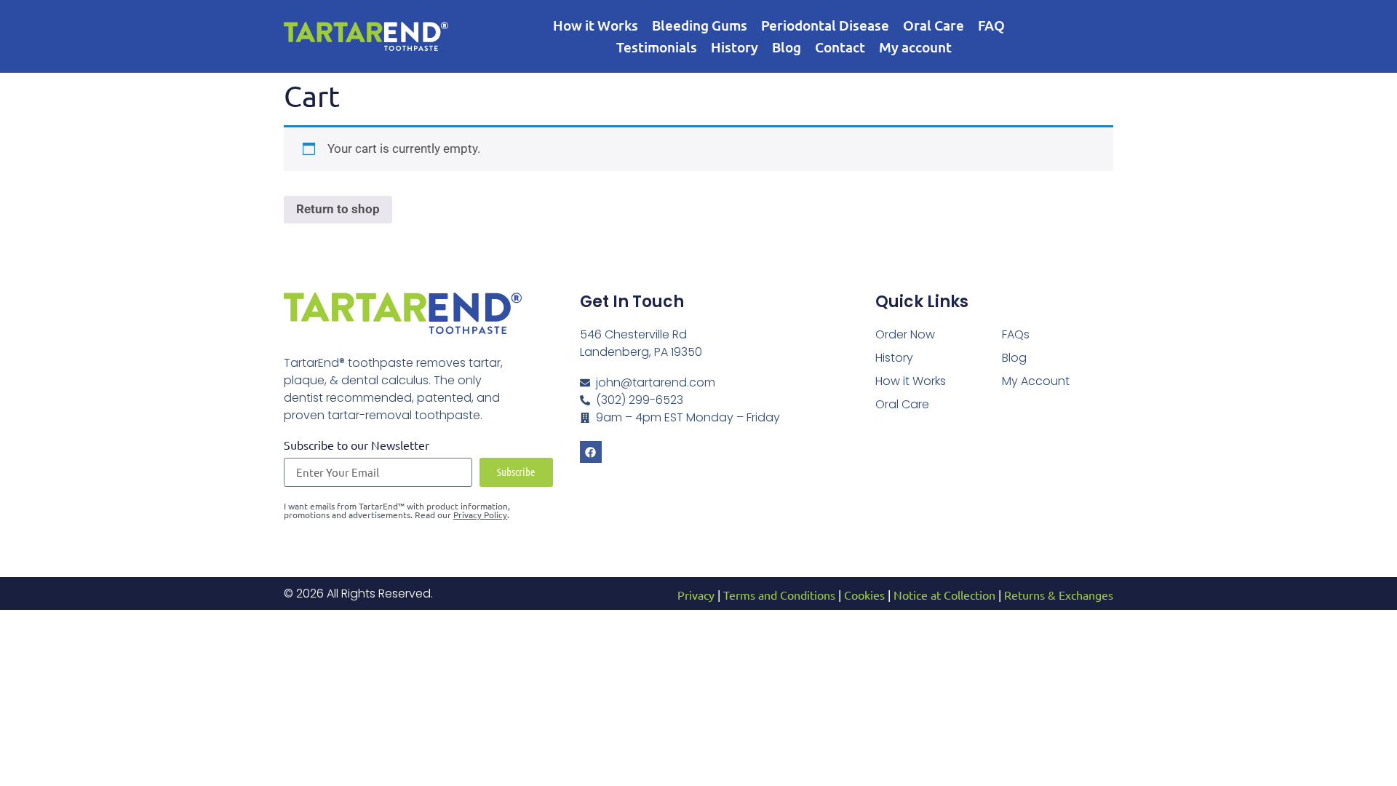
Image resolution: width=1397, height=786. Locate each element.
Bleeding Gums (699, 25)
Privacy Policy (480, 514)
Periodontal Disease (825, 25)
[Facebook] (591, 452)
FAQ (991, 25)
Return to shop (338, 209)
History (734, 47)
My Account (1036, 381)
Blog (786, 47)
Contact (840, 47)
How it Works (595, 25)
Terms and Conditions (779, 594)
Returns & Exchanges (1058, 594)
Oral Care (933, 25)
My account (915, 47)
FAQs (1016, 334)
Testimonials (656, 47)
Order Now (905, 334)
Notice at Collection (944, 594)
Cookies (864, 594)
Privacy (696, 594)
